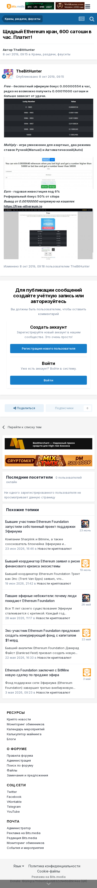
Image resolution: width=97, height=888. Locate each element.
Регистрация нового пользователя (48, 348)
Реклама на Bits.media (23, 833)
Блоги (11, 739)
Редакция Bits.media (22, 838)
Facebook (14, 797)
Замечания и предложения (27, 775)
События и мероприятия (25, 848)
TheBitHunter (24, 50)
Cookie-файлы (48, 871)
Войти (48, 380)
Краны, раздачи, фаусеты (51, 54)
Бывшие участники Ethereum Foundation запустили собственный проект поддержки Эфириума (40, 526)
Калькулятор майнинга (24, 734)
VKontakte (14, 801)
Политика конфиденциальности (54, 866)
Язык (17, 866)
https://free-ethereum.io (23, 206)
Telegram (14, 806)
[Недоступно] (48, 118)
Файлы (12, 770)
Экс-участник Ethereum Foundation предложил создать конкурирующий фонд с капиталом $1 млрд (42, 635)
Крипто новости (19, 719)
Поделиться (25, 408)
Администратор (19, 828)
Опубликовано (40, 76)
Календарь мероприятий (25, 729)
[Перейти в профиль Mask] (85, 524)
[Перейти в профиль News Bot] (85, 563)
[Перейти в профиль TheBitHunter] (8, 74)
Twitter (12, 792)
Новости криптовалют (55, 548)
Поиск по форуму (20, 765)
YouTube (13, 811)
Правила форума (20, 755)
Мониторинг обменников (25, 724)
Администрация (19, 760)
